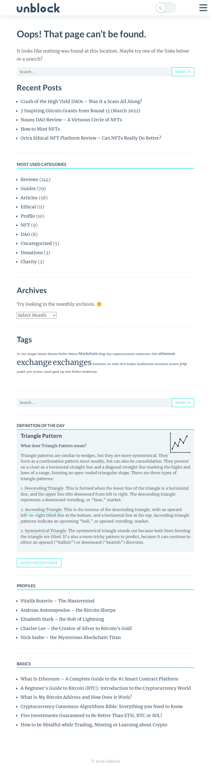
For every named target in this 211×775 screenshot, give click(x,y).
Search (183, 72)
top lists (65, 371)
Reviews (29, 179)
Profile (28, 216)
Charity (29, 262)
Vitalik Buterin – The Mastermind (57, 601)
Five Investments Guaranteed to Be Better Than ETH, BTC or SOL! (91, 715)
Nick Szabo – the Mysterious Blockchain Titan (71, 637)
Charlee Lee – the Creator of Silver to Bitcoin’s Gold (76, 628)
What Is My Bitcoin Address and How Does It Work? (76, 697)
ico (109, 364)
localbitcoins (145, 364)
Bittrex (73, 354)
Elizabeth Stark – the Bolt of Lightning (62, 619)
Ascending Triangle (43, 509)
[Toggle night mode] (166, 8)
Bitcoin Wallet (57, 354)
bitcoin (42, 354)
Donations (32, 253)
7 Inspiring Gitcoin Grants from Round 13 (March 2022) (80, 111)
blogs (102, 354)
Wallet (76, 371)
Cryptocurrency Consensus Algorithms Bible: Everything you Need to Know (102, 706)
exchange (34, 362)
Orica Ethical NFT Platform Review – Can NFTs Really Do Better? (91, 138)
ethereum (167, 353)
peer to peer (35, 371)
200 (23, 354)
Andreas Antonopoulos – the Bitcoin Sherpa (68, 610)
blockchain (88, 353)
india (115, 364)
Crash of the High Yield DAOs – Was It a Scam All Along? (81, 101)
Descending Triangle (44, 488)
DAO (25, 234)
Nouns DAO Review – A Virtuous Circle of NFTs (71, 120)
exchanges (72, 362)
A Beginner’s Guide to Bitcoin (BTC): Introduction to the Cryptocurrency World (106, 688)
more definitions (39, 563)
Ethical (28, 207)
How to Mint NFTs (40, 129)
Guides (28, 188)
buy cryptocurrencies (121, 354)
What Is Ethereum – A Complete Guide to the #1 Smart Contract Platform (99, 679)
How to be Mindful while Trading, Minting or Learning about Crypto (94, 725)
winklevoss (89, 371)
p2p (183, 363)
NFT (25, 225)
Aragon (32, 354)
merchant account (167, 364)
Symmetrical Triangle (45, 530)
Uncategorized (36, 243)
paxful (21, 371)
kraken (131, 364)
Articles (29, 198)
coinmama (143, 354)
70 (18, 354)
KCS (123, 364)
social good (51, 371)
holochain (99, 364)
